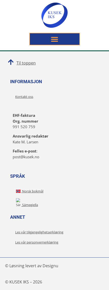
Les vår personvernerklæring (36, 242)
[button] (54, 39)
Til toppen (26, 63)
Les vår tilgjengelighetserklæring (39, 232)
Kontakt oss (24, 96)
